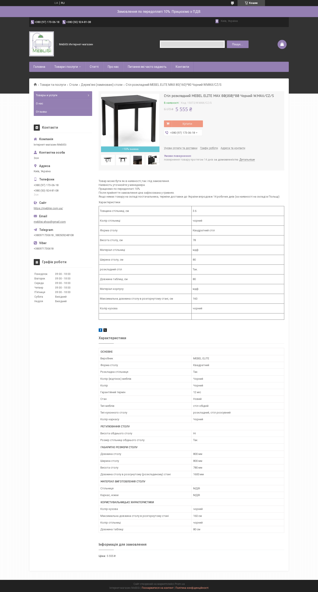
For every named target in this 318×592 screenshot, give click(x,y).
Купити (187, 123)
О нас (39, 103)
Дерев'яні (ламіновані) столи (101, 84)
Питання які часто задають (147, 66)
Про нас (113, 66)
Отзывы (41, 111)
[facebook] (100, 330)
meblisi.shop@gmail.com (50, 221)
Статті (94, 66)
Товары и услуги (46, 95)
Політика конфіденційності (192, 587)
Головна (39, 66)
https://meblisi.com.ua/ (48, 208)
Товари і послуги (66, 66)
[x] (105, 330)
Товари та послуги (53, 84)
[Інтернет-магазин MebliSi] (41, 44)
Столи (73, 84)
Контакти (182, 66)
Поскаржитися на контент (157, 587)
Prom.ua (180, 584)
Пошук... (237, 44)
